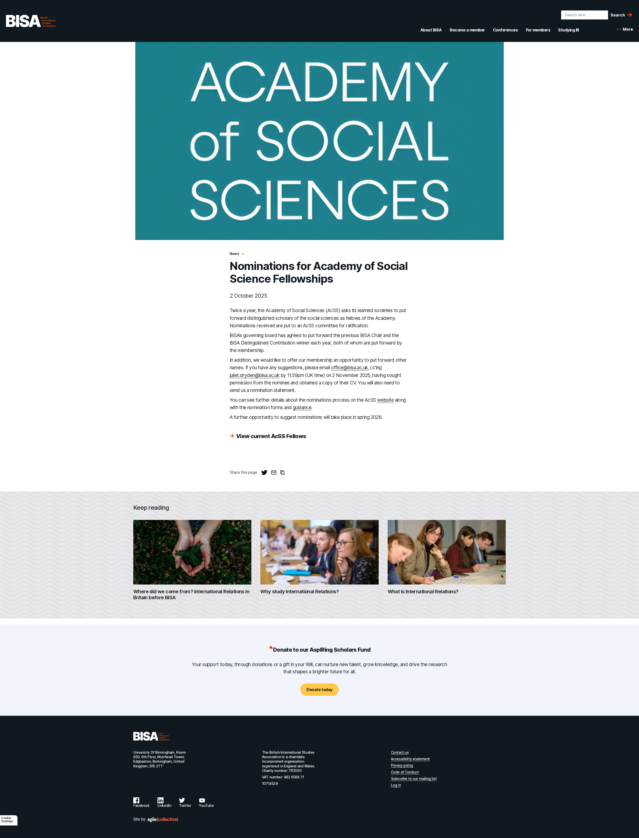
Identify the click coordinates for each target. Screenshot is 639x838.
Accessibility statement (410, 759)
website (385, 400)
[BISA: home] (31, 21)
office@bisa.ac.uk (349, 367)
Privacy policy (402, 765)
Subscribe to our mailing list (414, 778)
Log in (396, 785)
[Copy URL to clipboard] (282, 472)
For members (538, 29)
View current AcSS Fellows (271, 436)
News (235, 253)
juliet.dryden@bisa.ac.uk (254, 375)
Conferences (505, 29)
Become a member (467, 29)
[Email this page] (273, 473)
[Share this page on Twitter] (264, 473)
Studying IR (568, 29)
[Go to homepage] (151, 736)
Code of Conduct (405, 772)
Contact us (400, 752)
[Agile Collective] (163, 819)
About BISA (431, 29)
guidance (302, 407)
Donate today (319, 689)
